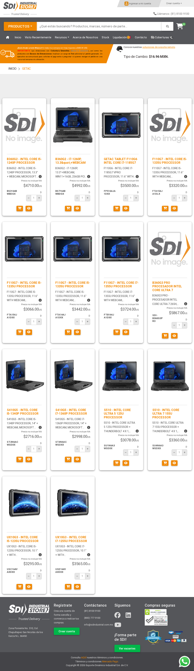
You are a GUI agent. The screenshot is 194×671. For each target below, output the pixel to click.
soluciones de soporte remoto (158, 47)
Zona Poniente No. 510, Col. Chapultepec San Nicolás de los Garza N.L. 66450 (25, 632)
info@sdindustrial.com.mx (98, 624)
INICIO (12, 68)
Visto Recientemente (38, 37)
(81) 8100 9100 (92, 610)
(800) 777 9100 (92, 617)
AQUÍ (83, 657)
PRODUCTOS (18, 26)
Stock (105, 37)
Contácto (141, 37)
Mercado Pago (110, 661)
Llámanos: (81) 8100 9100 (173, 13)
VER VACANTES (127, 648)
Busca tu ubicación (79, 51)
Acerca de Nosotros (85, 37)
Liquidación (120, 37)
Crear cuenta (67, 631)
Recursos (61, 37)
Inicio (18, 37)
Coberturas (162, 37)
